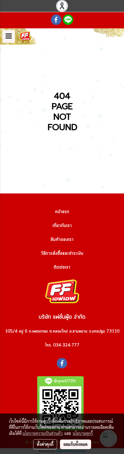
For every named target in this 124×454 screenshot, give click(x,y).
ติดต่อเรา (62, 267)
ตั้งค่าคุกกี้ (45, 444)
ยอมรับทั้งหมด (75, 444)
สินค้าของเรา (62, 239)
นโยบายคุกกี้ (83, 433)
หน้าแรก (62, 211)
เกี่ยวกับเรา (62, 225)
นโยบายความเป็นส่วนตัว (42, 433)
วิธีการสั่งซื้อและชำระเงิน (62, 253)
